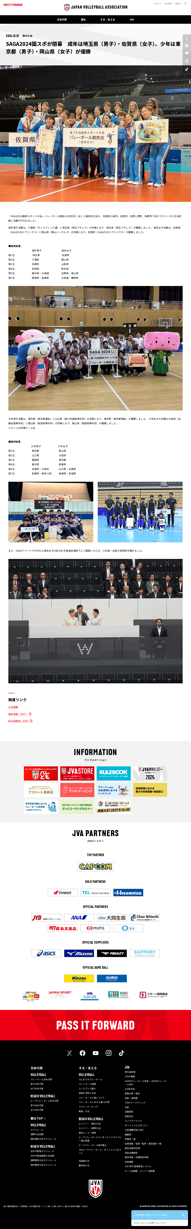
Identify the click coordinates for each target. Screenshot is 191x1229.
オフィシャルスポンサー (136, 1125)
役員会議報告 (131, 1152)
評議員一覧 (130, 1138)
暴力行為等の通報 (72, 1206)
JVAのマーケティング (135, 1102)
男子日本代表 (37, 1083)
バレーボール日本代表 (41, 1079)
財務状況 (129, 1116)
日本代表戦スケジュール (42, 1151)
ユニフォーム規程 (87, 1083)
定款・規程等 (131, 1098)
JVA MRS (168, 3)
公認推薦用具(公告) (134, 1129)
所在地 (84, 1206)
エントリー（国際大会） (91, 1128)
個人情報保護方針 (11, 1206)
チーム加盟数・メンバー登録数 (140, 1170)
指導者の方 (84, 1160)
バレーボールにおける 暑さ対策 (94, 1102)
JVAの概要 (130, 1076)
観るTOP (37, 1118)
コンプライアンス (133, 1120)
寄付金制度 (130, 1071)
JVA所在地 (130, 1088)
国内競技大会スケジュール (43, 1138)
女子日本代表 (37, 1088)
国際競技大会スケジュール (43, 1160)
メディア (157, 3)
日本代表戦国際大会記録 (42, 1155)
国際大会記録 (37, 1134)
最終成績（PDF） (18, 714)
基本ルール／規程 (87, 1132)
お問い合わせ (57, 1206)
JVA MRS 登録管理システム (138, 1166)
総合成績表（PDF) (18, 721)
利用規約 (24, 1206)
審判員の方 (84, 1165)
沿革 (127, 1107)
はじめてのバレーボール (91, 1079)
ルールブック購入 (87, 1088)
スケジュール (37, 1129)
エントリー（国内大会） (91, 1123)
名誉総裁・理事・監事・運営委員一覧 (143, 1143)
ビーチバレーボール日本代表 (45, 1100)
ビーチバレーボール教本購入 (93, 1145)
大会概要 (13, 707)
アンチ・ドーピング (88, 1106)
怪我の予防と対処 (87, 1092)
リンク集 (46, 1206)
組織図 (128, 1134)
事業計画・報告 (132, 1093)
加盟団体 (129, 1111)
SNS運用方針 (35, 1206)
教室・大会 (84, 1111)
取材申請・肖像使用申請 (136, 1157)
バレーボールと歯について (92, 1097)
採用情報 (129, 1161)
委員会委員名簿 (132, 1148)
